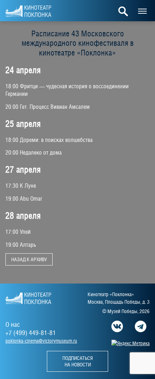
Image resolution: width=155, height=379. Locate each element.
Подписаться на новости (77, 361)
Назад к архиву (29, 259)
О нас (12, 324)
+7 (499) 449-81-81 (30, 332)
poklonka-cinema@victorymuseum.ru (41, 341)
